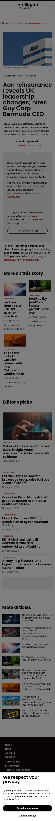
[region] (27, 796)
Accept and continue (27, 808)
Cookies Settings (27, 815)
